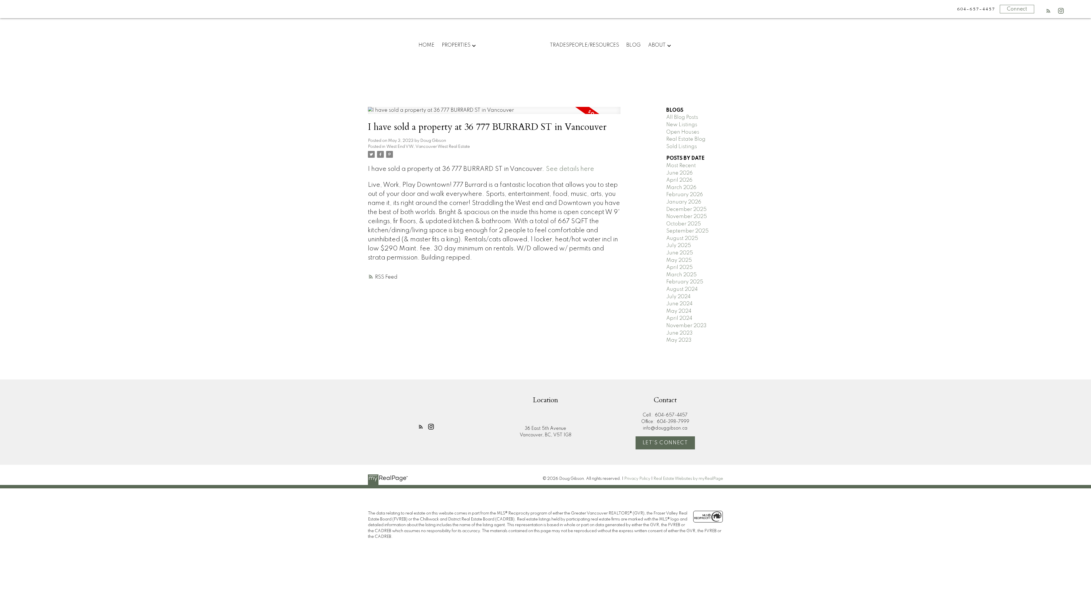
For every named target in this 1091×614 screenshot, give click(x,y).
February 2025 (684, 282)
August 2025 (682, 238)
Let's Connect (665, 442)
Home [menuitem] (426, 45)
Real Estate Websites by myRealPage (688, 479)
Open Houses (682, 132)
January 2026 (683, 202)
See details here (570, 169)
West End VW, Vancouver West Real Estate (428, 147)
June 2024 (679, 303)
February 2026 (684, 194)
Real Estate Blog (685, 139)
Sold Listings (681, 146)
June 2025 (679, 253)
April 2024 (679, 318)
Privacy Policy (637, 479)
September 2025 (687, 231)
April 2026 (679, 180)
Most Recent (681, 165)
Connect (1017, 9)
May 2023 (679, 340)
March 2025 (681, 274)
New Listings (681, 124)
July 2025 (678, 245)
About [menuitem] (657, 45)
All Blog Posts (682, 117)
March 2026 (681, 187)
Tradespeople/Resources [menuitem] (584, 45)
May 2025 (679, 260)
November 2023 (686, 325)
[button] (1048, 11)
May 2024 (679, 311)
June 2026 (679, 173)
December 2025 (686, 209)
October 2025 (683, 224)
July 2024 (678, 296)
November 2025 (686, 216)
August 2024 (682, 289)
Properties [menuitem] (456, 45)
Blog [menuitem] (633, 45)
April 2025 (679, 267)
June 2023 (679, 333)
